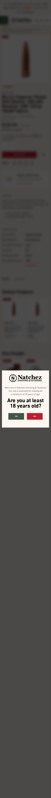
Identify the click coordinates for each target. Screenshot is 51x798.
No (34, 416)
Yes (16, 416)
